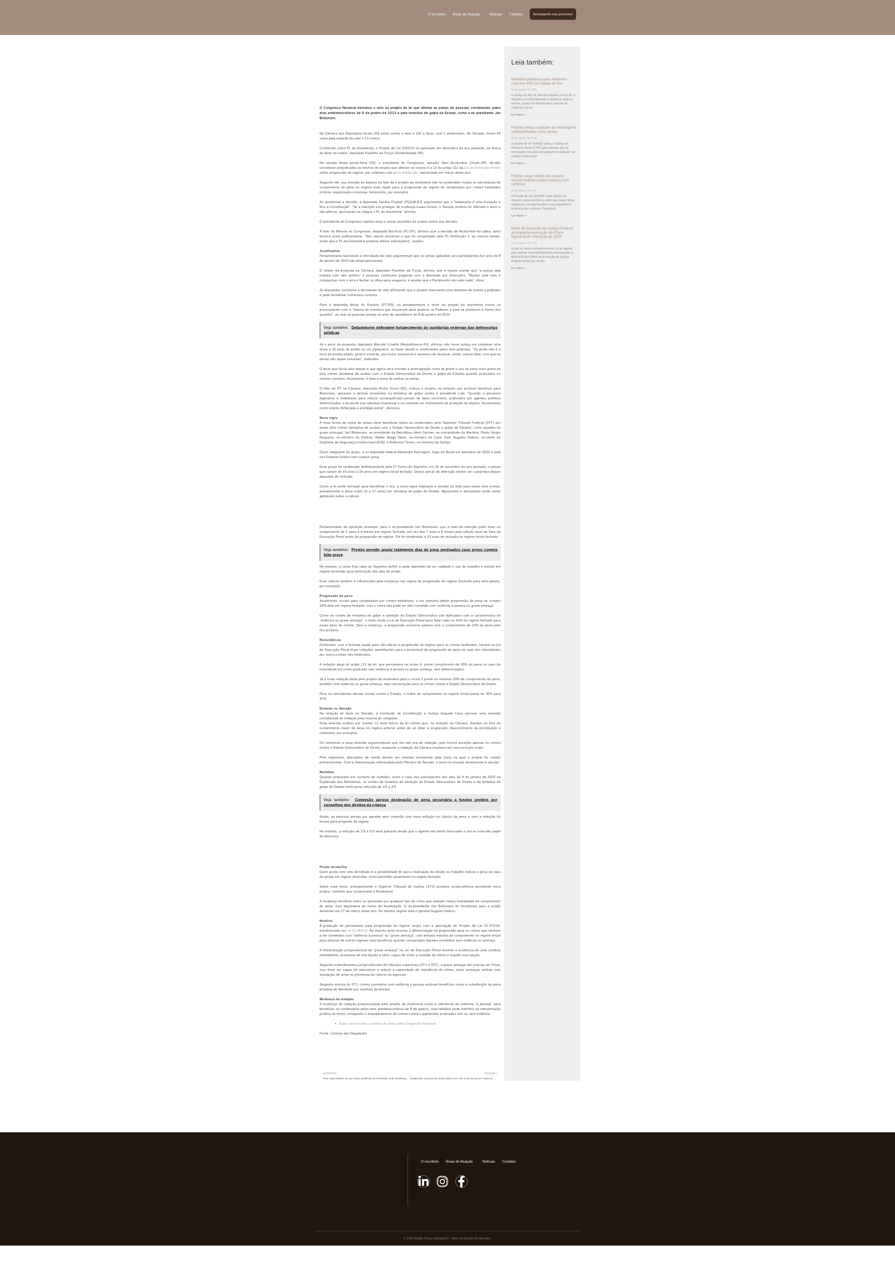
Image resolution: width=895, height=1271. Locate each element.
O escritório (437, 14)
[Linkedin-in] (423, 1181)
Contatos (516, 14)
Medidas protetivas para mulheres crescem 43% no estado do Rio (539, 81)
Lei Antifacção (407, 172)
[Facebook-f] (461, 1181)
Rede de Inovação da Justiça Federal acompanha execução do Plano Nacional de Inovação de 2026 (542, 232)
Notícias (495, 14)
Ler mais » (518, 114)
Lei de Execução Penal (482, 167)
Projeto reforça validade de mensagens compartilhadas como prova (543, 129)
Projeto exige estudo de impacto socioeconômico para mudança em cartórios (540, 180)
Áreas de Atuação (466, 14)
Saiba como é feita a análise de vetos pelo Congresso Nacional (387, 1023)
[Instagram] (442, 1181)
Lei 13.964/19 (356, 930)
